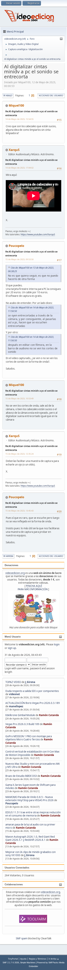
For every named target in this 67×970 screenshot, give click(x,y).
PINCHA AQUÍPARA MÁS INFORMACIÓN (33, 587)
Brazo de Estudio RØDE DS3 (21, 776)
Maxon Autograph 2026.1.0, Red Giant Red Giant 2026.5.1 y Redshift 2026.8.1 (30, 838)
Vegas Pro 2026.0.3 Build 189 (22, 724)
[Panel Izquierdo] (61, 38)
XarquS (14, 150)
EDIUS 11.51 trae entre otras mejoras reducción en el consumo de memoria (33, 814)
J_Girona (30, 682)
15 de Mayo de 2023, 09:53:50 (19, 259)
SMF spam (21, 938)
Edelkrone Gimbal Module (20, 715)
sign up (12, 648)
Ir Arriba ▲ (54, 958)
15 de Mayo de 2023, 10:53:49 (19, 398)
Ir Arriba (8, 556)
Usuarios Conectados (17, 867)
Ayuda (23, 958)
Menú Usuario (13, 636)
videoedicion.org (15, 573)
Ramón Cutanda (49, 715)
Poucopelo (11, 803)
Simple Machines (27, 962)
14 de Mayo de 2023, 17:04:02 (19, 167)
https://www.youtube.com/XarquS (38, 234)
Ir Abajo (7, 95)
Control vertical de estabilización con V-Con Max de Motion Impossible (32, 753)
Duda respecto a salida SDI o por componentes (32, 691)
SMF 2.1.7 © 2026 (11, 962)
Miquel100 (16, 105)
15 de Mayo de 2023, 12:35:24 (19, 453)
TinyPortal (13, 958)
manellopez (16, 706)
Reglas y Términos (37, 958)
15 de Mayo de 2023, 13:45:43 (19, 510)
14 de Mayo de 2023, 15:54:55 (19, 119)
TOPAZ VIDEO (13, 682)
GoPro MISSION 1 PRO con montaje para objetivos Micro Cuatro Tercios (28, 738)
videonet (14, 694)
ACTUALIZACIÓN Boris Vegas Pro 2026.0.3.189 (32, 703)
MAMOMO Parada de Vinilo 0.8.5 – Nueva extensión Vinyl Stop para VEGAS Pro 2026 (29, 798)
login (57, 644)
